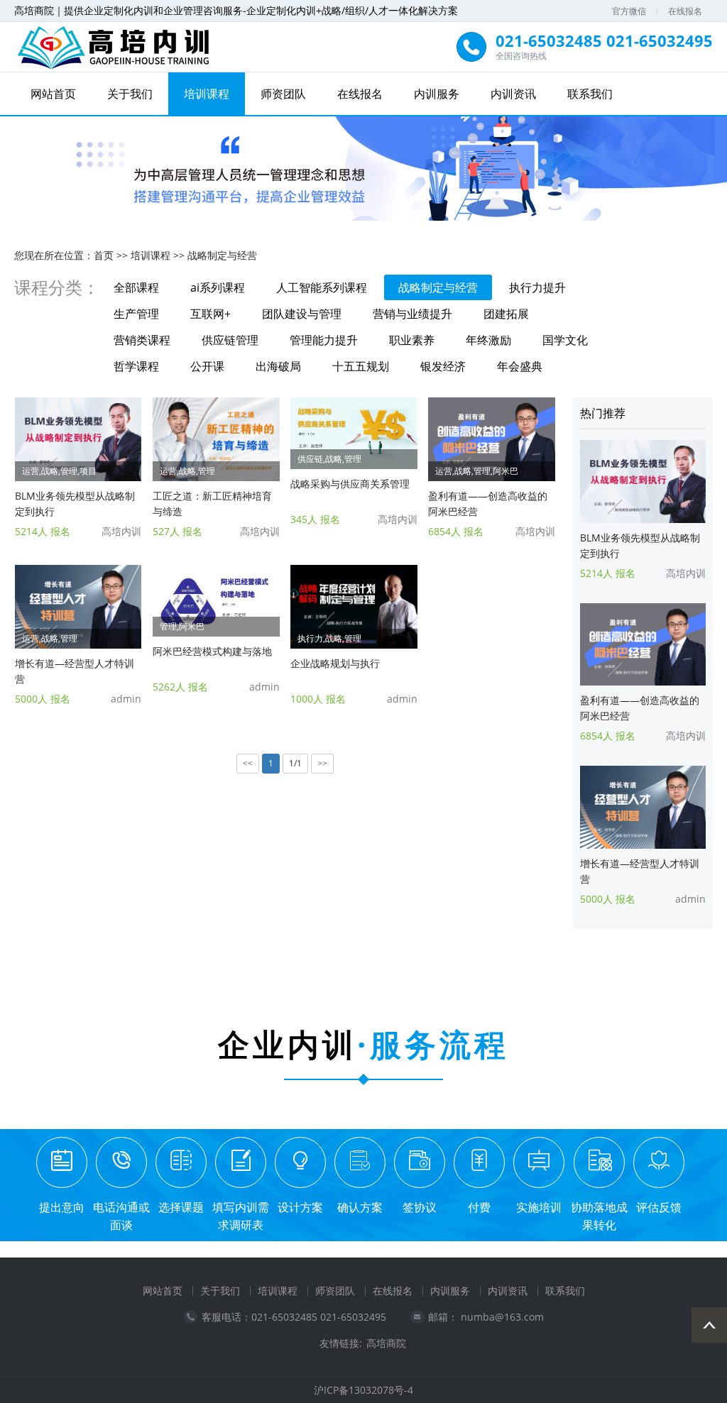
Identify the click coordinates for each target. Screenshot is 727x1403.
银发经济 (443, 366)
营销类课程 (142, 340)
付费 (479, 1207)
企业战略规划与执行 (335, 663)
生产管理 (136, 313)
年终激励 (488, 340)
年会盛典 (519, 366)
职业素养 (411, 340)
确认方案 (360, 1207)
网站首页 (53, 93)
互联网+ (210, 313)
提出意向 (61, 1207)
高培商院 (386, 1343)
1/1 (295, 763)
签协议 (420, 1207)
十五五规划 (360, 366)
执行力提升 (537, 287)
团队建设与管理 (301, 313)
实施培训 (539, 1207)
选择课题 (181, 1207)
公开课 (207, 366)
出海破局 (278, 366)
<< (248, 764)
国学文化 (565, 340)
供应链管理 (230, 340)
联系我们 (590, 93)
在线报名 (685, 11)
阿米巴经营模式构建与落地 (212, 651)
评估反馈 (659, 1207)
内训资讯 (513, 93)
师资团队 (283, 93)
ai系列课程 (217, 287)
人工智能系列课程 (321, 287)
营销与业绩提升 (412, 313)
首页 (104, 255)
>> (322, 764)
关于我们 (130, 93)
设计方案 (300, 1207)
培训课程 (206, 93)
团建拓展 (506, 313)
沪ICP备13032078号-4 (363, 1390)
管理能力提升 (324, 340)
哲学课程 (136, 366)
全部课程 (136, 287)
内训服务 (436, 93)
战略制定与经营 (222, 255)
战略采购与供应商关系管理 (350, 483)
